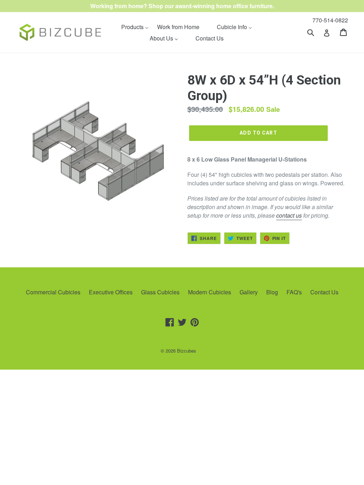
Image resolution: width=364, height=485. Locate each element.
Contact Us (324, 292)
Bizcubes (186, 350)
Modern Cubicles (209, 292)
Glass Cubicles (160, 292)
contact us (289, 215)
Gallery (249, 292)
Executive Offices (111, 292)
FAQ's (294, 292)
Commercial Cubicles (53, 292)
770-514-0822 (330, 20)
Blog (272, 292)
